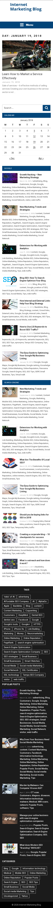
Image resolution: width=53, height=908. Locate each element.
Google (33, 184)
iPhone (7, 629)
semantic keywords (36, 339)
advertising (37, 181)
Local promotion (42, 469)
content (39, 213)
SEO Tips (44, 229)
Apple (6, 606)
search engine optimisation (36, 190)
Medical (33, 802)
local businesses (27, 469)
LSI (12, 339)
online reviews (18, 476)
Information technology (31, 756)
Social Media (18, 197)
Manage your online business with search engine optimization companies (34, 818)
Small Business (8, 320)
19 (34, 142)
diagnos (36, 795)
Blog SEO (42, 284)
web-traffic (36, 200)
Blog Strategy (25, 310)
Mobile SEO (7, 220)
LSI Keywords (21, 339)
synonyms (19, 342)
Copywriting (25, 570)
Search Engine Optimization (14, 194)
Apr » (41, 158)
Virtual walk (20, 375)
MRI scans (43, 802)
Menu (29, 24)
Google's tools (11, 624)
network (24, 805)
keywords (6, 339)
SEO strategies (37, 194)
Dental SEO (37, 615)
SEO (28, 194)
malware (24, 802)
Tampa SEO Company (34, 342)
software (24, 808)
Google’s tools (33, 255)
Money (20, 633)
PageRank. (16, 223)
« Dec (12, 158)
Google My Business (16, 365)
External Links (8, 313)
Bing (6, 868)
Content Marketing (41, 333)
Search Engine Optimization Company (18, 547)
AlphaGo (42, 601)
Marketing (6, 187)
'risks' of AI (9, 596)
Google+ (44, 255)
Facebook (35, 570)
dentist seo (9, 619)
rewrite (32, 544)
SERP (37, 371)
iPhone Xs (19, 629)
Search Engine (28, 223)
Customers (24, 184)
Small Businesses (9, 232)
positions (29, 524)
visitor (27, 200)
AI (34, 601)
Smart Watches (32, 661)
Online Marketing (19, 187)
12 (34, 136)
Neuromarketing (35, 633)
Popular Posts (18, 190)
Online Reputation (35, 220)
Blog (45, 181)
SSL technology (11, 675)
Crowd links (44, 310)
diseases (45, 795)
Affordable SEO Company (16, 601)
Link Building (7, 258)
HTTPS (37, 624)
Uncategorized (11, 896)
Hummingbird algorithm (37, 336)
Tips (19, 271)
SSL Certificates (30, 670)
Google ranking (32, 365)
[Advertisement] (26, 17)
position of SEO (41, 287)
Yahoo (25, 896)
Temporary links (21, 527)
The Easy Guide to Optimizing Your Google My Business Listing (34, 356)
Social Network (18, 200)
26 (34, 147)
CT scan (35, 792)
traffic (31, 527)
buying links (38, 521)
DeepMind (23, 615)
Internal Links (34, 313)
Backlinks (39, 307)
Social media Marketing (27, 235)
